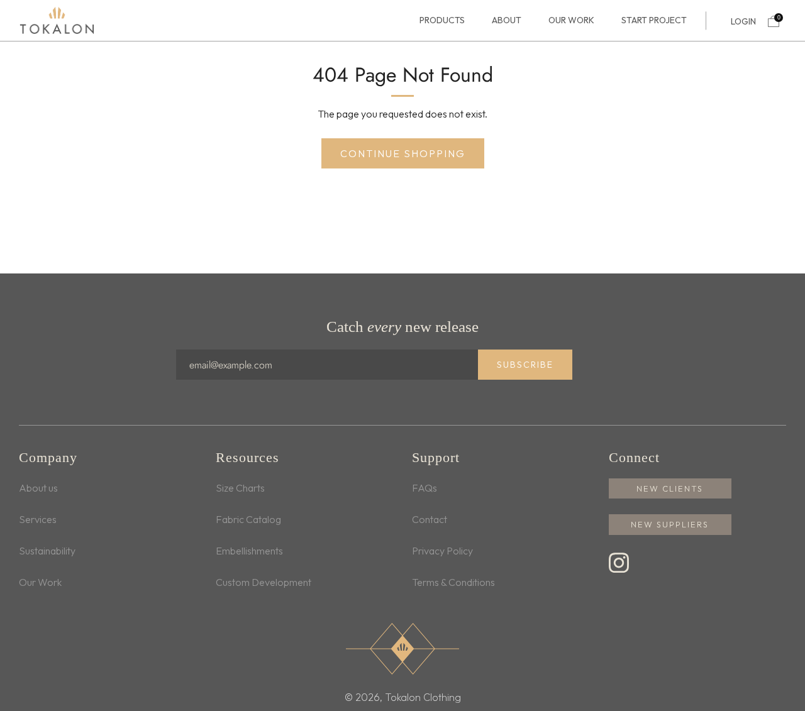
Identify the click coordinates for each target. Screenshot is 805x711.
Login (743, 21)
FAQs (424, 488)
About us (38, 488)
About (506, 20)
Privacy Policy (442, 550)
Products (442, 20)
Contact (429, 519)
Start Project (654, 20)
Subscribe (525, 364)
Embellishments (249, 550)
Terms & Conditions (453, 582)
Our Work (571, 20)
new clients (669, 488)
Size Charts (240, 488)
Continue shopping (402, 153)
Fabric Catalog (248, 519)
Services (38, 519)
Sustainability (47, 550)
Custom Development (263, 582)
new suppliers (670, 524)
